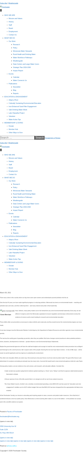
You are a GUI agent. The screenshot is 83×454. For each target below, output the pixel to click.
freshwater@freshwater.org (9, 416)
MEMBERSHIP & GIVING (13, 123)
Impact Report (18, 71)
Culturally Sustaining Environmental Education (25, 103)
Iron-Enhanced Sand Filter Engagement (22, 106)
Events (11, 74)
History (11, 22)
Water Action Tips (15, 119)
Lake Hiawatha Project (17, 113)
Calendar (16, 77)
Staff (10, 25)
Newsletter (17, 87)
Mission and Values (15, 18)
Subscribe (3, 3)
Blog (14, 90)
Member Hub (13, 129)
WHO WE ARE (9, 15)
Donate (11, 126)
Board (11, 28)
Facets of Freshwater (14, 411)
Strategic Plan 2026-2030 (22, 67)
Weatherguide (13, 3)
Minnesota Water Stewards (22, 51)
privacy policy (12, 446)
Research (16, 44)
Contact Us (13, 35)
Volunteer (12, 116)
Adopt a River (13, 100)
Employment (13, 31)
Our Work (12, 41)
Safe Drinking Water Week (18, 110)
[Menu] (1, 10)
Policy (15, 48)
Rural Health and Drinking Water (24, 54)
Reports (16, 93)
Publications (13, 84)
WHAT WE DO (9, 38)
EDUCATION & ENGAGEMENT (15, 97)
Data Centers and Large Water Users (26, 64)
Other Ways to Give (16, 132)
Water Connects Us (20, 80)
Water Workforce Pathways (22, 57)
